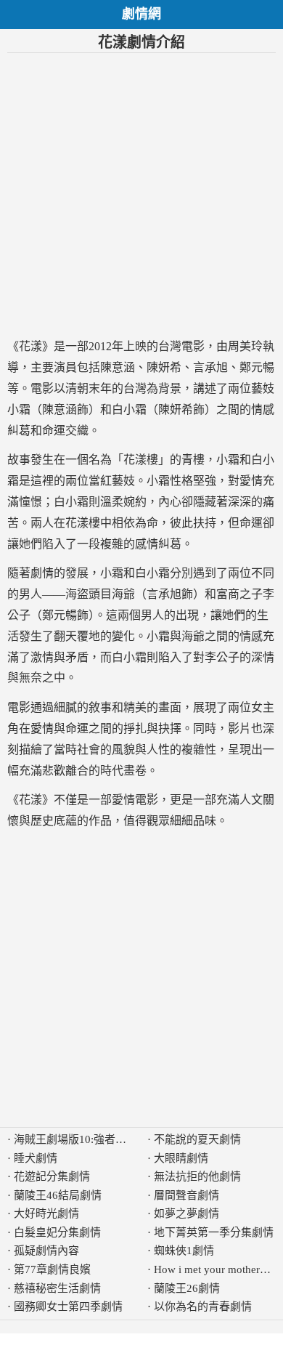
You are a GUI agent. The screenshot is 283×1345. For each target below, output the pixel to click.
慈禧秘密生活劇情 (57, 1288)
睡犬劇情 (35, 1158)
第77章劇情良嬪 (52, 1269)
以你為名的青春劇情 (203, 1306)
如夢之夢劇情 (186, 1213)
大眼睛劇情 (181, 1158)
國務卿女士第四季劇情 (68, 1306)
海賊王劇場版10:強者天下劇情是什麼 (103, 1139)
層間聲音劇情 (186, 1195)
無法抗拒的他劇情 (197, 1176)
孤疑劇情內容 (46, 1250)
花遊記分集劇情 (52, 1176)
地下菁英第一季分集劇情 (214, 1232)
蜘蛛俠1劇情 (184, 1250)
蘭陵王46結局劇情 (58, 1195)
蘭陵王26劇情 (187, 1288)
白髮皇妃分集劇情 (57, 1232)
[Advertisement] (141, 194)
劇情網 (141, 14)
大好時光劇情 (46, 1213)
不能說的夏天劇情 (197, 1139)
